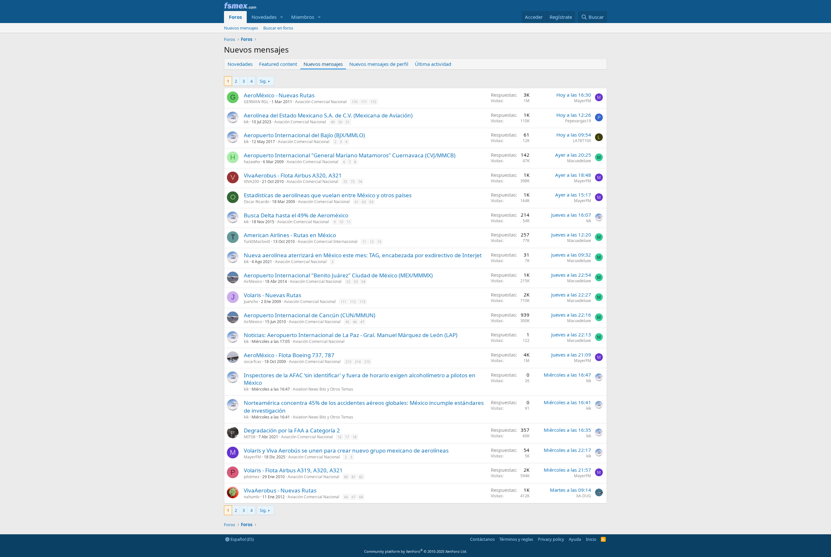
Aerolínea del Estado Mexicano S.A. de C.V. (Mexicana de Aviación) (328, 115)
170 (354, 101)
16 (339, 436)
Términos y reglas (516, 539)
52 (348, 281)
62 (364, 201)
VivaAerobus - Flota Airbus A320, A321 (293, 175)
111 (343, 301)
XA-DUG (583, 496)
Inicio (591, 539)
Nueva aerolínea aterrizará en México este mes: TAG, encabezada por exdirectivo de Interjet (363, 255)
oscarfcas (252, 361)
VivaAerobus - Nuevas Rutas (280, 490)
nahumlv (251, 497)
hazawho (252, 161)
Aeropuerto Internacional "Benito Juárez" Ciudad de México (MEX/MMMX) (338, 275)
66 (346, 496)
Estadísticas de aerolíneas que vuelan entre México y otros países (328, 195)
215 (367, 361)
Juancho (251, 301)
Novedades (264, 17)
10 (341, 221)
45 (347, 321)
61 (356, 201)
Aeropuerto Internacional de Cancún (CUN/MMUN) (309, 315)
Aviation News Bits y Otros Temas (323, 389)
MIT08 (249, 437)
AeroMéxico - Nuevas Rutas (279, 95)
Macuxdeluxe (579, 160)
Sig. (263, 81)
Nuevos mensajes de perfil (378, 64)
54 (363, 281)
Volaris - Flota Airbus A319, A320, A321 (293, 470)
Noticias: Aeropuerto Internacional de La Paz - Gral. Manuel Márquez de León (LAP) (350, 335)
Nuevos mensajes (241, 28)
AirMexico (253, 281)
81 (353, 476)
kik (246, 122)
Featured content (278, 64)
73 (352, 181)
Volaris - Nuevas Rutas (272, 295)
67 (353, 496)
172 (373, 101)
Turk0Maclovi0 (257, 241)
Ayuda (575, 539)
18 (354, 436)
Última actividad (433, 64)
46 (355, 321)
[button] (281, 17)
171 (364, 101)
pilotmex (251, 476)
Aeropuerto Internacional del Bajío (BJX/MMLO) (304, 135)
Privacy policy (551, 539)
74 (360, 181)
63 (371, 201)
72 (345, 181)
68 (361, 496)
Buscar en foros (278, 28)
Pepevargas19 (578, 121)
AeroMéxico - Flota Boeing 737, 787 (289, 355)
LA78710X (582, 140)
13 (379, 241)
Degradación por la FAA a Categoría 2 (292, 430)
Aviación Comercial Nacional (321, 101)
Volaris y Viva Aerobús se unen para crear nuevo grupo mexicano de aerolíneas (346, 450)
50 (340, 121)
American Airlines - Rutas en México (290, 235)
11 (349, 221)
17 (347, 436)
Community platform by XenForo (415, 551)
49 (333, 121)
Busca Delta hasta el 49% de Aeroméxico (296, 215)
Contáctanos (482, 539)
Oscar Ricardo (256, 201)
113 (362, 301)
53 (356, 281)
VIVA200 (251, 181)
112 (353, 301)
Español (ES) (241, 539)
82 (361, 476)
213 (348, 361)
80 (346, 476)
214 (358, 361)
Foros (235, 17)
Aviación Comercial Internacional (327, 241)
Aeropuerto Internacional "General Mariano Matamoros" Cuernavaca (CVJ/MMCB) (349, 155)
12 (372, 241)
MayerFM (582, 100)
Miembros (302, 17)
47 (362, 321)
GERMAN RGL (256, 101)
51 (348, 121)
